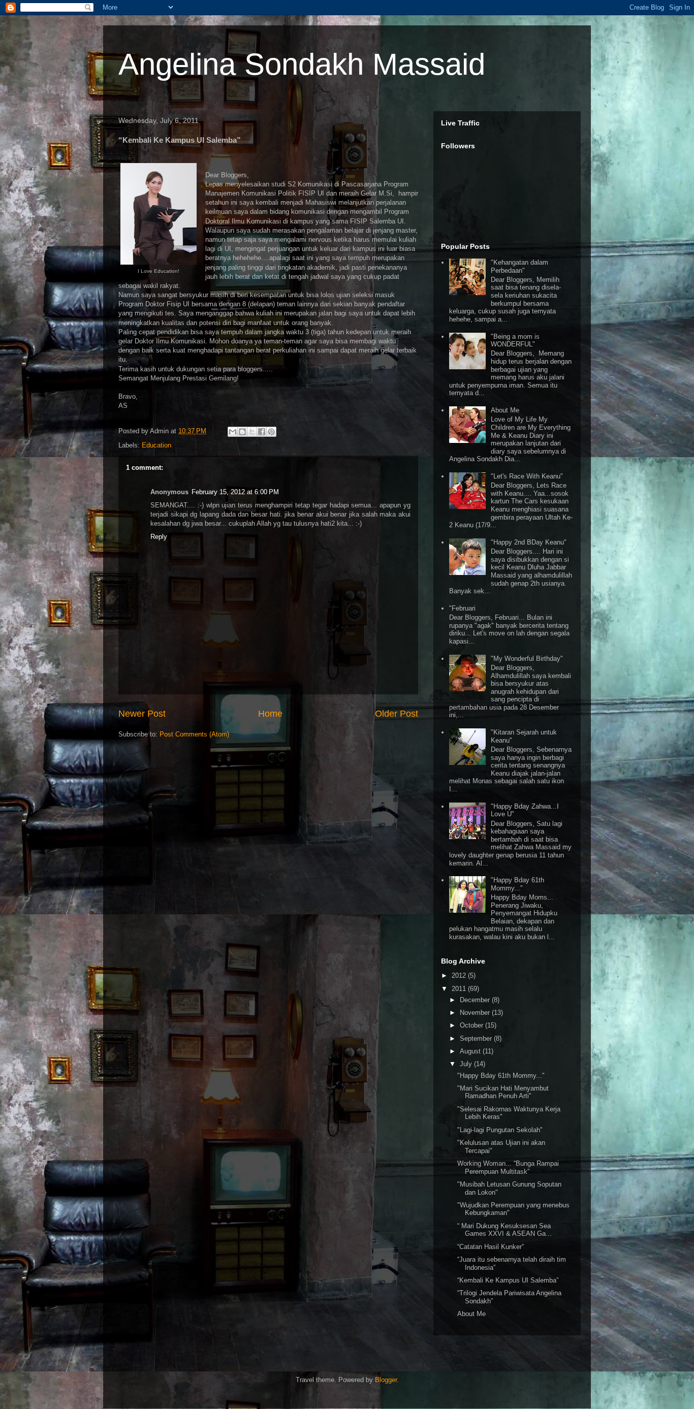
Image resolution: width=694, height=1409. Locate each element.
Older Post (396, 714)
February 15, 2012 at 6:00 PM (235, 492)
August (471, 1051)
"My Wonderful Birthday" (527, 658)
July (467, 1064)
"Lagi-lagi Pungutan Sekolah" (500, 1130)
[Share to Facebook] (262, 432)
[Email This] (233, 432)
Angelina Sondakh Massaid (301, 64)
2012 (460, 975)
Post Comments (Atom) (194, 734)
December (476, 1000)
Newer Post (142, 714)
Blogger (386, 1380)
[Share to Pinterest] (271, 432)
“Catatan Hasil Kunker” (490, 1247)
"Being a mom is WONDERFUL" (515, 340)
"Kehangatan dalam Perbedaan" (519, 266)
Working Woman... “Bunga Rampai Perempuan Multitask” (508, 1167)
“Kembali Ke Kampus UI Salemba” (507, 1280)
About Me (505, 410)
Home (270, 714)
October (472, 1025)
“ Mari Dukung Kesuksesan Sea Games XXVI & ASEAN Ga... (504, 1230)
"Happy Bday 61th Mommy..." (517, 884)
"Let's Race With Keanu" (527, 476)
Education (156, 445)
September (477, 1038)
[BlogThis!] (242, 432)
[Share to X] (252, 432)
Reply (158, 536)
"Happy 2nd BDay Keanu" (528, 542)
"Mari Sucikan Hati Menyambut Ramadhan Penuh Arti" (503, 1092)
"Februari (462, 608)
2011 (460, 988)
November (476, 1012)
